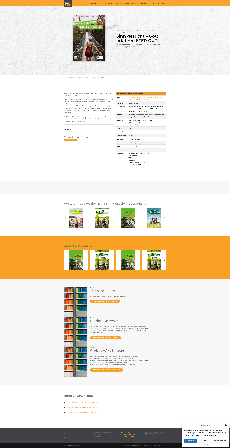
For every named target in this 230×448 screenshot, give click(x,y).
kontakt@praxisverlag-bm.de (129, 434)
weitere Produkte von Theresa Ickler (105, 301)
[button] (226, 425)
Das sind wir (143, 3)
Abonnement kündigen (160, 445)
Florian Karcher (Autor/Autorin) (154, 97)
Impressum (206, 444)
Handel (118, 3)
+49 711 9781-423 (125, 432)
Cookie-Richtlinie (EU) (148, 445)
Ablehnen (204, 440)
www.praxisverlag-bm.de (128, 436)
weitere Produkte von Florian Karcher (105, 337)
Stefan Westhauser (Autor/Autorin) (138, 99)
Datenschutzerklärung (136, 445)
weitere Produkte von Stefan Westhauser (106, 369)
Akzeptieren (190, 440)
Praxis (79, 77)
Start (65, 77)
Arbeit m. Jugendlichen (134, 143)
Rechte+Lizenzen (130, 3)
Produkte (93, 3)
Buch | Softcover (70, 140)
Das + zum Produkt (106, 3)
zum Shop (163, 3)
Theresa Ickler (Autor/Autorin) (136, 97)
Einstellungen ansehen (219, 440)
